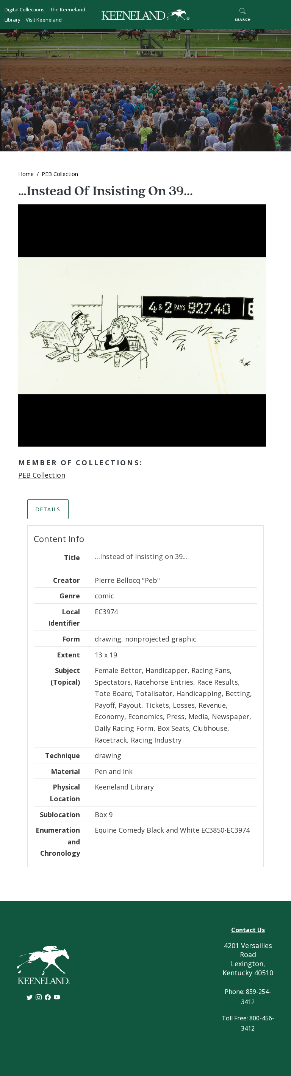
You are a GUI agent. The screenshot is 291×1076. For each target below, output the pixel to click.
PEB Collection (60, 174)
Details (48, 509)
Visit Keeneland (44, 19)
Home (26, 174)
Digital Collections (25, 9)
